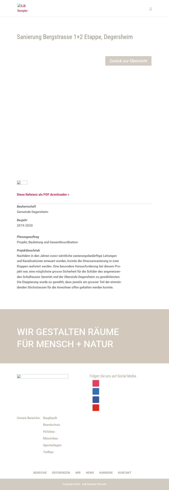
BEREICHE (40, 472)
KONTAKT (124, 472)
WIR (78, 472)
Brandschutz (51, 425)
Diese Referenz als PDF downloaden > (43, 194)
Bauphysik (50, 418)
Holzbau (49, 431)
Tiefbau (48, 452)
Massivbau (50, 438)
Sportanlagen (52, 445)
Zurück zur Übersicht (128, 60)
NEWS (90, 472)
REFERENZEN (61, 472)
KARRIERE (106, 472)
